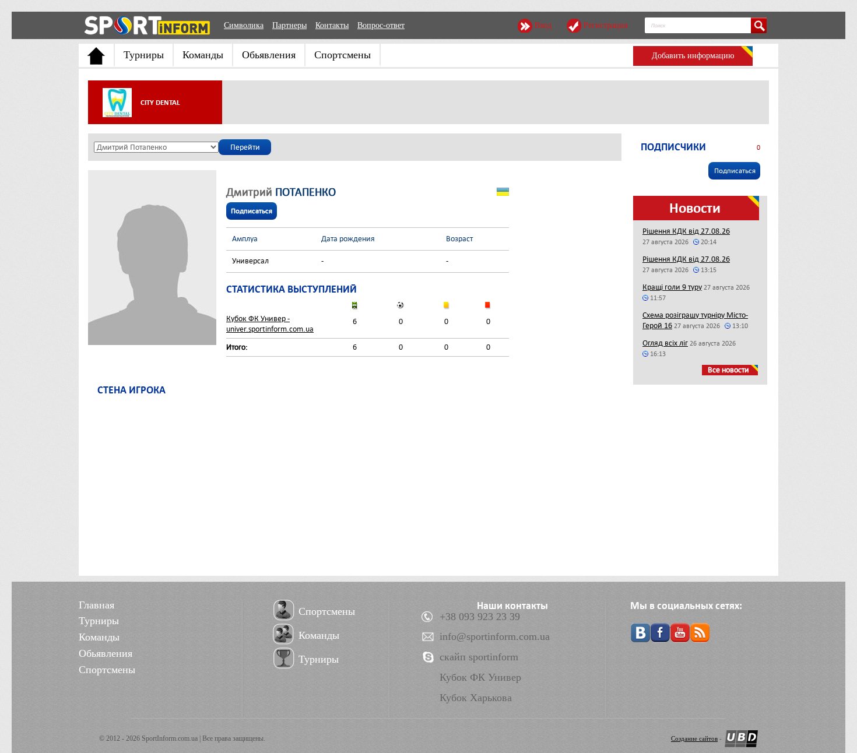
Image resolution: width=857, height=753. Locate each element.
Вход (543, 25)
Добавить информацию (693, 55)
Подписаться (251, 211)
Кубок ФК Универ (480, 677)
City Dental (160, 102)
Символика (244, 25)
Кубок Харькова (476, 697)
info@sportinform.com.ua (495, 636)
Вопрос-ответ (381, 25)
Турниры (144, 55)
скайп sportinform (479, 657)
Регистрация (605, 25)
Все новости (728, 369)
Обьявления (269, 55)
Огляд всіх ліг (665, 343)
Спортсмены (342, 55)
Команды (202, 55)
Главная (96, 605)
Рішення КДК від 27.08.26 (686, 231)
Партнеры (289, 25)
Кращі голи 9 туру (672, 287)
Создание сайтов (694, 738)
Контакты (332, 25)
